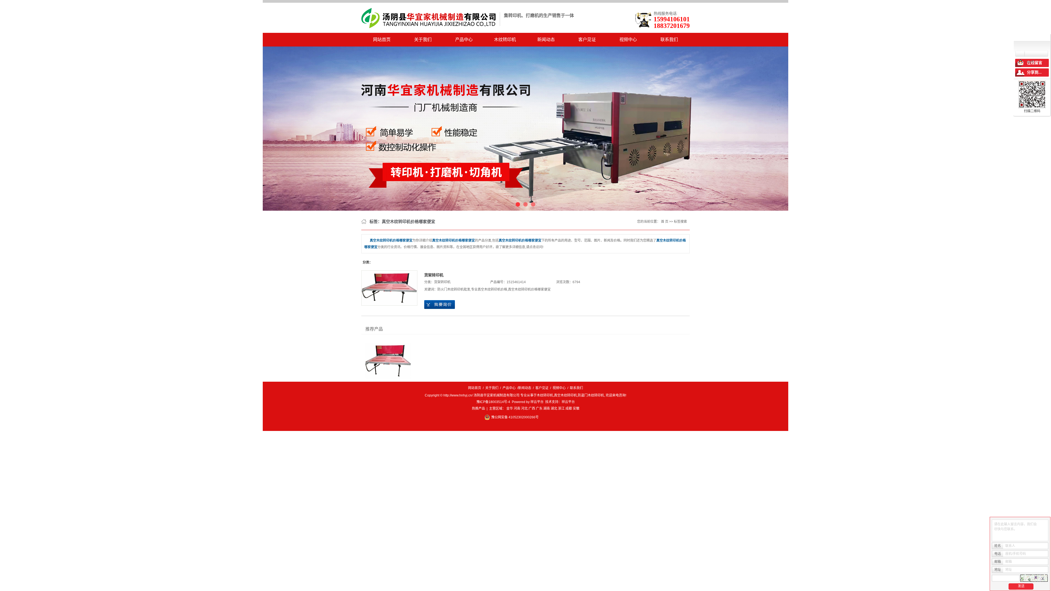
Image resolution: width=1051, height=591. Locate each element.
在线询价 (439, 304)
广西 (532, 408)
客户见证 (587, 39)
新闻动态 (546, 39)
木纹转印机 (505, 39)
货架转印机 (433, 275)
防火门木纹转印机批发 (453, 289)
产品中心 (464, 39)
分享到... (1034, 72)
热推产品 (478, 408)
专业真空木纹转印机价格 (489, 289)
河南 (517, 408)
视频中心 (628, 39)
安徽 (576, 408)
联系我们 (669, 39)
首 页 (664, 222)
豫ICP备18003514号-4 (493, 402)
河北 (524, 408)
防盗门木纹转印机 (591, 395)
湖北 (554, 408)
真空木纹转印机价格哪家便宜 (529, 289)
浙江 (561, 408)
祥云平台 (537, 402)
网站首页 (382, 39)
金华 (509, 408)
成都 (568, 408)
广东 (539, 408)
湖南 (546, 408)
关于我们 (423, 39)
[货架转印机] (389, 288)
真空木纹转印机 (565, 395)
